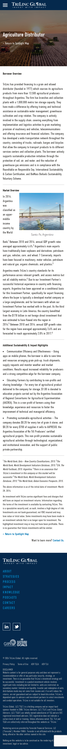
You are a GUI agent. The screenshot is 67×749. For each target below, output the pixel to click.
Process (9, 582)
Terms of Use (23, 664)
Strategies (11, 577)
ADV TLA (45, 664)
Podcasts (10, 598)
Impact (8, 587)
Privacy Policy (9, 664)
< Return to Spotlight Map (16, 43)
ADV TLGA (35, 664)
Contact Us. (58, 540)
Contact (9, 603)
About (7, 571)
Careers (9, 608)
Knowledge (11, 592)
